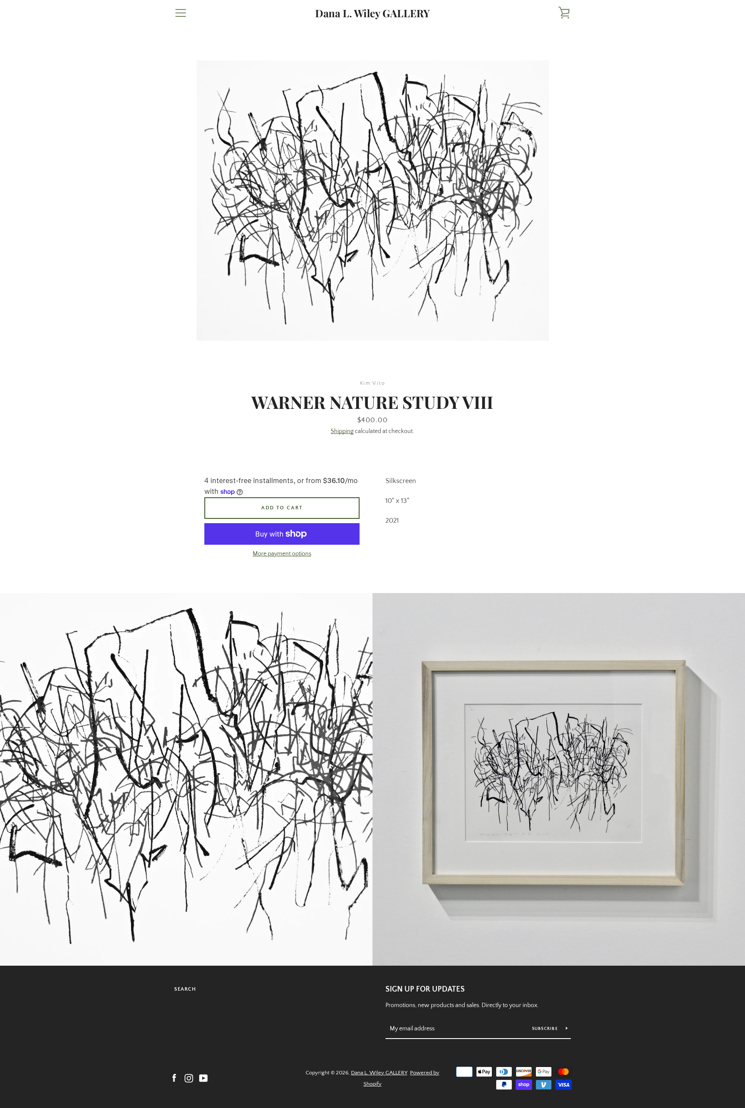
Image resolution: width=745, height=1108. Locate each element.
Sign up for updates (425, 989)
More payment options (282, 553)
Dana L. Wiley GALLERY (372, 13)
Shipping (342, 431)
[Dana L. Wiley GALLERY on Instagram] (189, 1078)
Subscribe (546, 1028)
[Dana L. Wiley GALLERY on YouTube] (203, 1078)
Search (185, 989)
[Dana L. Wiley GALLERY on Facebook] (174, 1078)
